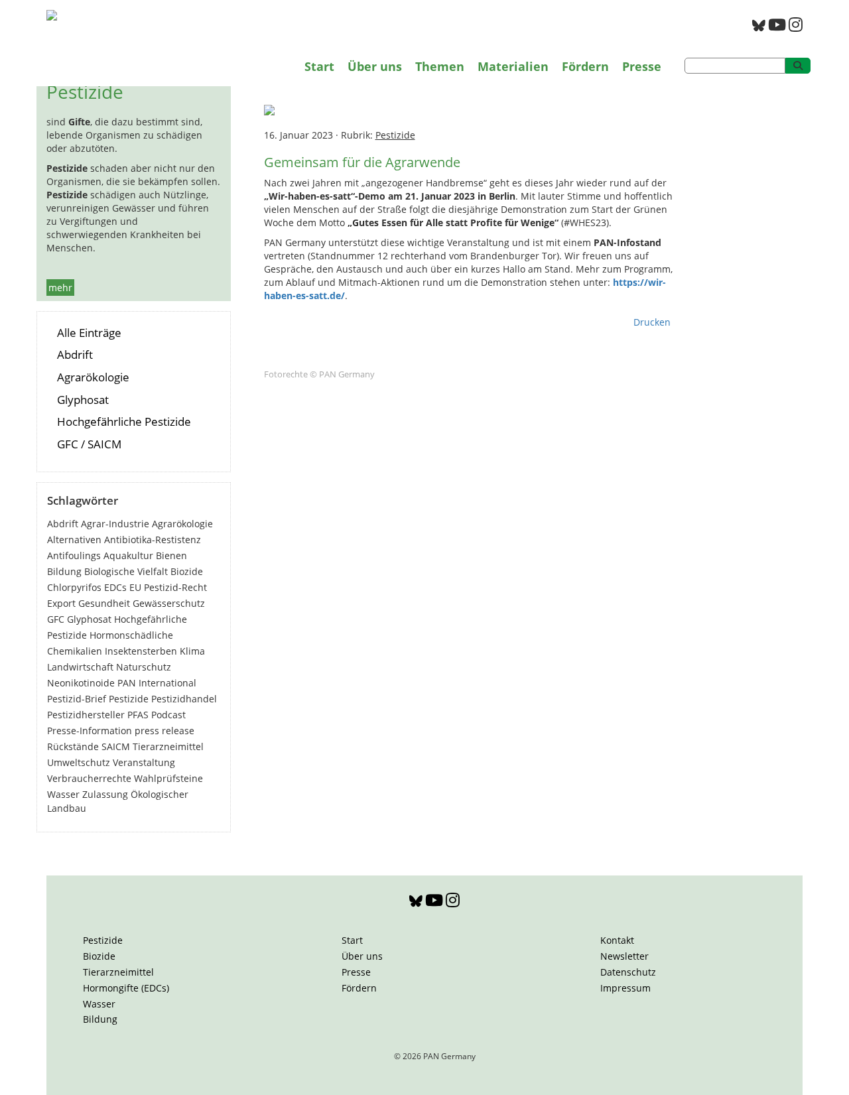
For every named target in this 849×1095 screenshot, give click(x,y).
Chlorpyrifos (74, 587)
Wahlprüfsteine (168, 778)
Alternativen (74, 539)
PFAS (138, 714)
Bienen (171, 555)
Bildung (64, 571)
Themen (439, 66)
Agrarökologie (93, 377)
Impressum (625, 988)
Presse (641, 66)
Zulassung (105, 794)
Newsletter (624, 956)
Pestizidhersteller (86, 714)
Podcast (168, 714)
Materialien (513, 66)
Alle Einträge (89, 332)
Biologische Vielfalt (126, 571)
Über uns (375, 66)
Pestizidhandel (184, 698)
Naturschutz (143, 667)
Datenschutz (628, 972)
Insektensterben (141, 651)
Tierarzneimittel (168, 746)
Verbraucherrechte (89, 778)
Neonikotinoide (81, 682)
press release (164, 730)
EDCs (115, 587)
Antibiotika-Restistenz (152, 539)
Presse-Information (89, 730)
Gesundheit (104, 603)
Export (61, 603)
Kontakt (617, 940)
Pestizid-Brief (76, 698)
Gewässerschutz (169, 603)
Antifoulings (74, 555)
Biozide (186, 571)
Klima (192, 651)
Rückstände (73, 746)
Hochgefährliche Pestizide (124, 421)
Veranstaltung (144, 762)
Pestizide (129, 698)
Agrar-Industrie (115, 523)
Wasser (63, 794)
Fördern (585, 66)
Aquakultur (128, 555)
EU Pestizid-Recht (168, 587)
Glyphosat (83, 399)
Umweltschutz (78, 762)
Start (319, 66)
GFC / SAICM (89, 444)
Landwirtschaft (80, 667)
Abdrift (75, 354)
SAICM (115, 746)
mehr (60, 287)
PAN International (156, 682)
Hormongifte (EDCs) (126, 988)
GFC (55, 619)
